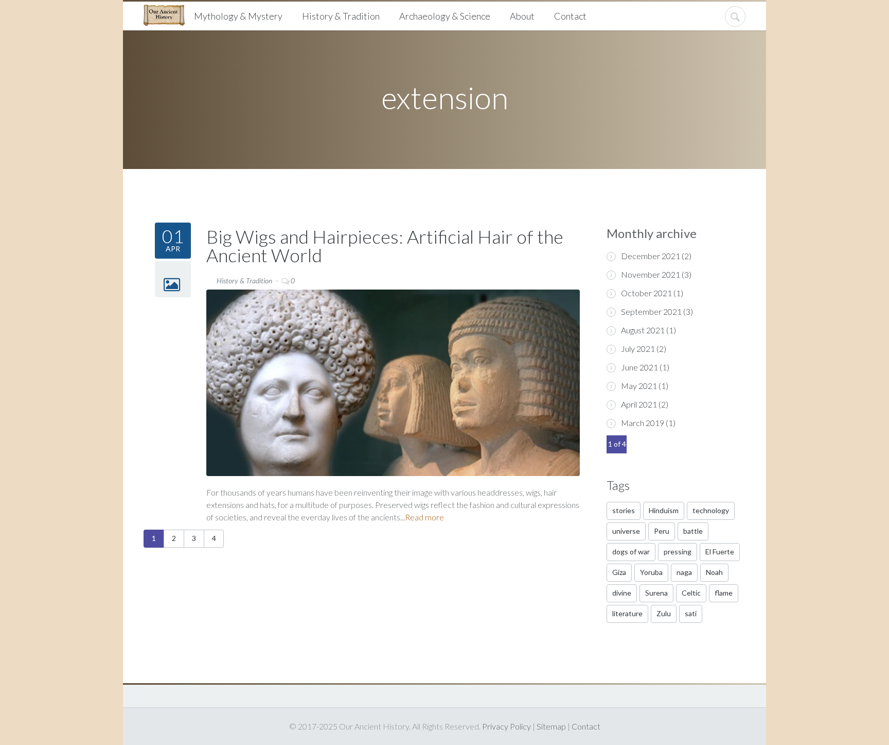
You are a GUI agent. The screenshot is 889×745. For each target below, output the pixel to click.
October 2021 (646, 293)
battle (693, 531)
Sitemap (551, 726)
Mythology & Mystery (238, 16)
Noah (714, 572)
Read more (424, 517)
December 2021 (650, 256)
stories (623, 510)
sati (691, 613)
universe (626, 531)
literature (627, 613)
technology (710, 510)
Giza (619, 572)
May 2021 (639, 386)
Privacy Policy (506, 726)
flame (724, 592)
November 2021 (650, 274)
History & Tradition (341, 16)
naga (684, 572)
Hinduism (664, 510)
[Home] (168, 14)
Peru (661, 531)
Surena (656, 592)
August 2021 (643, 330)
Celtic (691, 592)
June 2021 (639, 367)
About (522, 16)
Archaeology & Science (444, 16)
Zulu (663, 613)
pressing (677, 551)
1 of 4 (617, 443)
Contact (570, 16)
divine (621, 592)
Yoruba (651, 572)
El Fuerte (719, 551)
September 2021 (651, 311)
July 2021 (638, 348)
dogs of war (631, 551)
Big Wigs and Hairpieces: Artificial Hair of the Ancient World (384, 245)
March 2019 (642, 423)
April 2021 (639, 404)
